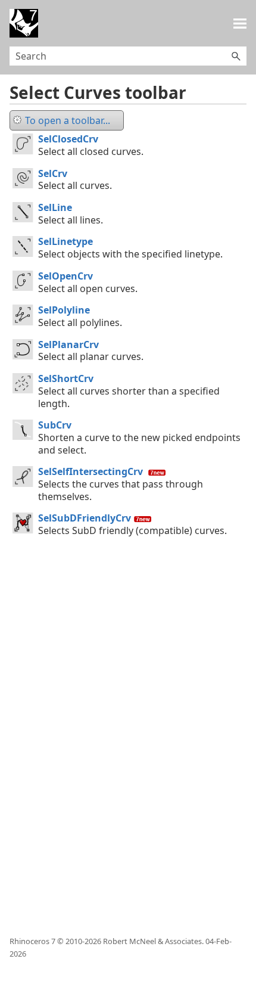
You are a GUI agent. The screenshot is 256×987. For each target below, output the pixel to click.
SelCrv (52, 173)
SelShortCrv (65, 378)
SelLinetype (65, 241)
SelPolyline (64, 309)
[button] (235, 56)
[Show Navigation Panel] (240, 23)
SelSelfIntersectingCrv (90, 471)
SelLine (55, 207)
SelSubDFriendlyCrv (84, 517)
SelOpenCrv (65, 276)
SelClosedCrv (68, 138)
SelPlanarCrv (68, 344)
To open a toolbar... (67, 120)
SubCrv (54, 425)
